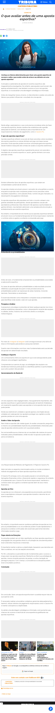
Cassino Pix (40, 132)
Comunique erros (8, 688)
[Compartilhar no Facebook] (4, 36)
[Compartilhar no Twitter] (7, 36)
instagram (13, 342)
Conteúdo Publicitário (27, 6)
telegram (21, 342)
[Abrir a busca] (50, 2)
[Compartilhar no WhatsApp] (1, 36)
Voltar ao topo (6, 694)
